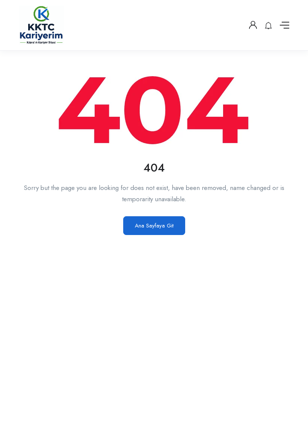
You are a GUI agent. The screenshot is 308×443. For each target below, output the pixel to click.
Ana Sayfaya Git (154, 226)
